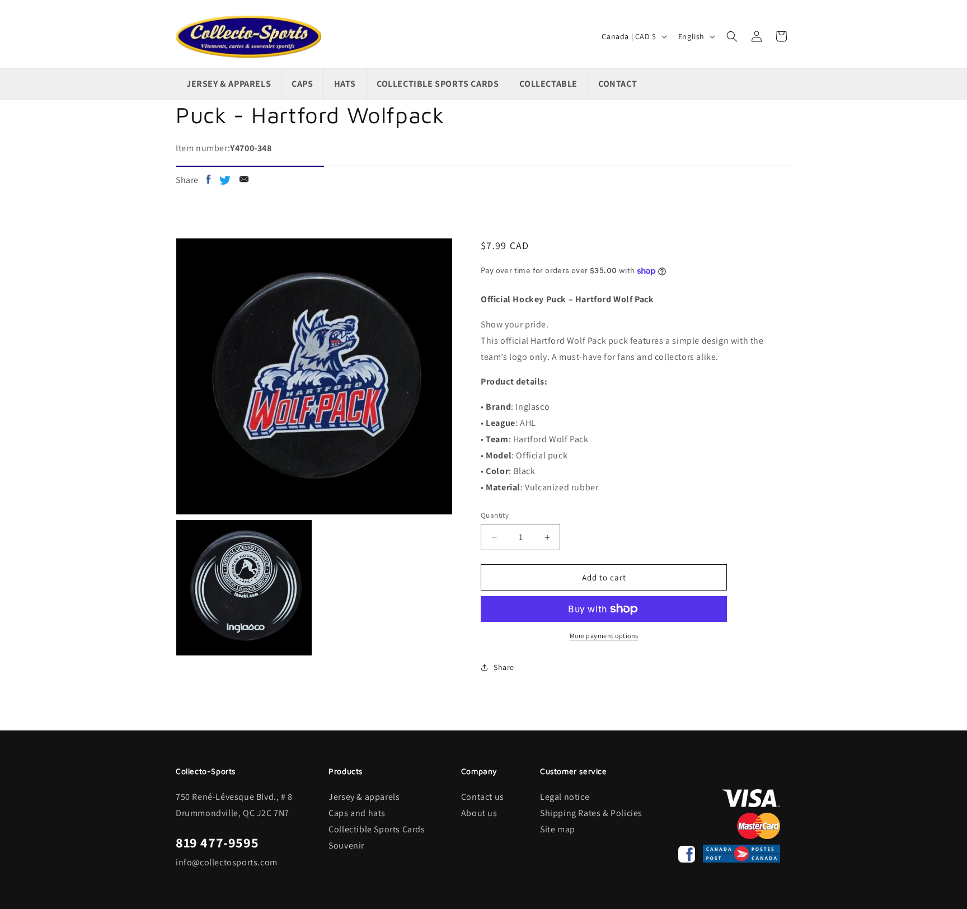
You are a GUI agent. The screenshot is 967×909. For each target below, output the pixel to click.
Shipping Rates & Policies (591, 813)
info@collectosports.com (227, 862)
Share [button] (504, 667)
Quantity (495, 515)
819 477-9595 (217, 842)
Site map (557, 829)
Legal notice (564, 797)
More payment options (604, 635)
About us (479, 813)
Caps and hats (357, 813)
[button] (732, 36)
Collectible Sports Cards (376, 829)
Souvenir (346, 845)
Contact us (482, 797)
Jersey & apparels (364, 797)
